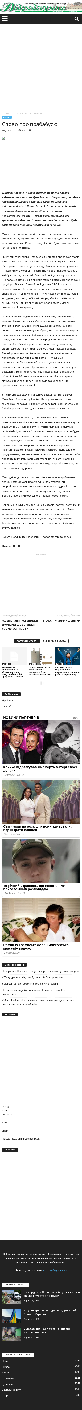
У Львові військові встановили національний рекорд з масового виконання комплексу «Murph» (38, 1002)
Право (5, 1361)
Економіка (8, 1378)
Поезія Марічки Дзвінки (61, 620)
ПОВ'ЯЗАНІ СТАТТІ (27, 641)
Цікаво (6, 117)
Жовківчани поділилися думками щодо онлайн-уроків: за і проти (20, 624)
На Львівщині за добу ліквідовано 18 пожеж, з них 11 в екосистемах (33, 992)
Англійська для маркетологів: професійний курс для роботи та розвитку (67, 671)
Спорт (5, 1395)
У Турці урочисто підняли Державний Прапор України (32, 977)
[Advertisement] (41, 67)
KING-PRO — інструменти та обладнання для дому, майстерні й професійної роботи (12, 672)
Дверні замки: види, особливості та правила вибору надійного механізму (40, 671)
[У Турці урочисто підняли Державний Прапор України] (11, 1316)
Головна (5, 113)
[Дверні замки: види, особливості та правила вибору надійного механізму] (41, 656)
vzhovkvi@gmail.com (55, 1270)
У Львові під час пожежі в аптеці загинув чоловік (30, 983)
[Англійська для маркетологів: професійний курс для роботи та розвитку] (67, 656)
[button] (76, 19)
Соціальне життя (11, 1389)
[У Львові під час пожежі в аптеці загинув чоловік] (11, 1334)
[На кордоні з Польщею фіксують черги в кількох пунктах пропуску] (11, 1297)
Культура (7, 1384)
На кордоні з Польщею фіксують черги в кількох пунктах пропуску (40, 971)
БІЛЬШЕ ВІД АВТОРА (54, 641)
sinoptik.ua (33, 1138)
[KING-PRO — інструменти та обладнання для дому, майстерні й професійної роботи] (14, 656)
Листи (5, 1372)
